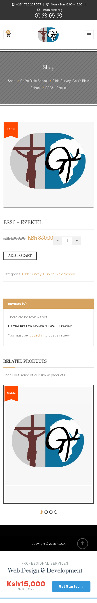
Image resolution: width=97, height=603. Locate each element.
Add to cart (20, 256)
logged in (36, 335)
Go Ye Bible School (60, 274)
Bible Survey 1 (33, 274)
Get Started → (71, 586)
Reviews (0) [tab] (17, 303)
